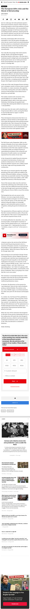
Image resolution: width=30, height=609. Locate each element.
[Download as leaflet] (23, 19)
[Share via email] (19, 19)
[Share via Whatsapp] (11, 19)
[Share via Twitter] (7, 19)
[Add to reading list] (27, 19)
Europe (3, 410)
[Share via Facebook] (3, 19)
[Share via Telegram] (15, 19)
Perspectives (10, 410)
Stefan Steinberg (4, 13)
